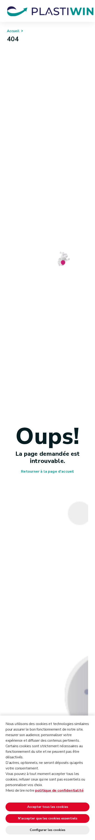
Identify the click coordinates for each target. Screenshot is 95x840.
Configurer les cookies (47, 830)
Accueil (13, 31)
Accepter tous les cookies (47, 807)
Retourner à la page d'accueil (47, 471)
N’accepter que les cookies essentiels (47, 818)
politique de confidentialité (59, 790)
